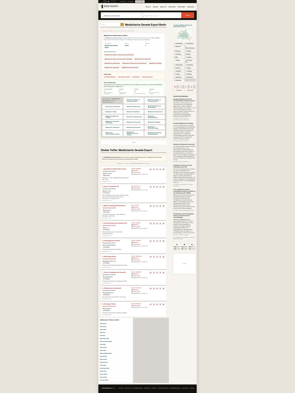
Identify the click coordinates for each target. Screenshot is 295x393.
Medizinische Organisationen (134, 117)
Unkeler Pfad (103, 371)
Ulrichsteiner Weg (104, 338)
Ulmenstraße (103, 323)
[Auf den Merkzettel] (153, 169)
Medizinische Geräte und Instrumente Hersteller (118, 59)
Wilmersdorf (190, 77)
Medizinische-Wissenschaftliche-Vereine (113, 133)
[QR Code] (163, 169)
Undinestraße (103, 356)
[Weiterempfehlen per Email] (160, 169)
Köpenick (189, 51)
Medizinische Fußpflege (154, 122)
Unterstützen (179, 90)
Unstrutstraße (103, 377)
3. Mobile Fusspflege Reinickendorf (113, 206)
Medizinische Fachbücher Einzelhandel (112, 122)
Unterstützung (185, 388)
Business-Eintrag (147, 77)
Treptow (178, 74)
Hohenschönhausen (190, 48)
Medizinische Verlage (155, 63)
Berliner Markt (181, 7)
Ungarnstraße (103, 359)
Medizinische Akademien (112, 67)
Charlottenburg (179, 43)
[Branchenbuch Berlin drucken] (174, 86)
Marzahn (189, 54)
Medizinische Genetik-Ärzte (143, 59)
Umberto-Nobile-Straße (106, 353)
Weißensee (178, 77)
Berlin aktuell (172, 7)
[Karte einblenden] (150, 169)
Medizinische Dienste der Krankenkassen (135, 63)
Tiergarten (189, 71)
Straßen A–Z (163, 7)
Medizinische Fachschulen (134, 122)
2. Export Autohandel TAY (110, 186)
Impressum (121, 388)
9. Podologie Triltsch (109, 304)
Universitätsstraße (104, 368)
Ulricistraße (103, 344)
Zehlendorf (178, 80)
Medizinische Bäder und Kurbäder (112, 117)
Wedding (189, 74)
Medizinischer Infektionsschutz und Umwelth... (132, 133)
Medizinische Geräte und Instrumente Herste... (154, 100)
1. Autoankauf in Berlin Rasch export (114, 169)
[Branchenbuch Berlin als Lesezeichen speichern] (186, 86)
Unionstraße (103, 365)
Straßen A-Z (154, 388)
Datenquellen (190, 7)
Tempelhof (178, 71)
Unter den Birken (104, 380)
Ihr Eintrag (191, 388)
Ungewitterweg (104, 362)
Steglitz (189, 68)
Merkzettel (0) (124, 1)
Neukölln (189, 57)
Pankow (178, 60)
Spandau (178, 68)
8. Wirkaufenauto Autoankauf (111, 288)
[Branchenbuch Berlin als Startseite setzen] (191, 86)
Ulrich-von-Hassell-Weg (106, 341)
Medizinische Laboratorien (113, 127)
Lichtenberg (178, 54)
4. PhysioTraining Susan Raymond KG (114, 223)
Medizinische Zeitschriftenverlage (153, 127)
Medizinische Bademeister (112, 63)
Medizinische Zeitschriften (134, 127)
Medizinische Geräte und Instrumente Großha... (133, 100)
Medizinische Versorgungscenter (153, 117)
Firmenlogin (131, 1)
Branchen (148, 7)
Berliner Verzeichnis (108, 31)
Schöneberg (190, 65)
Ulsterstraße (103, 350)
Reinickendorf (179, 65)
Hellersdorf (178, 46)
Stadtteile (155, 7)
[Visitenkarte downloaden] (157, 169)
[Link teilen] (180, 86)
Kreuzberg (177, 51)
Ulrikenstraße (103, 347)
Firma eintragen (140, 1)
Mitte (176, 57)
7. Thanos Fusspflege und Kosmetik (114, 272)
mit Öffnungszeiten (110, 77)
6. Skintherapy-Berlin (109, 256)
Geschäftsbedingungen (174, 388)
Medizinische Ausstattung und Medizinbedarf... (155, 133)
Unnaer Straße (103, 374)
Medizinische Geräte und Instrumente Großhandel (119, 55)
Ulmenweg (102, 332)
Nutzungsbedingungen (137, 388)
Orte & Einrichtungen (163, 388)
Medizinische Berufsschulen (130, 67)
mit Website (136, 77)
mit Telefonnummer (124, 77)
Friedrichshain (190, 43)
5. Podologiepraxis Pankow (111, 241)
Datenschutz (128, 388)
